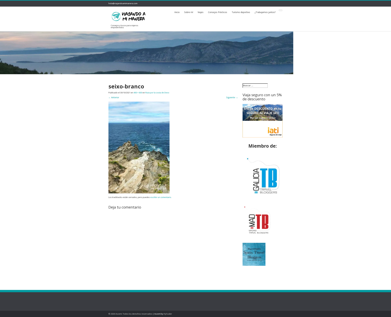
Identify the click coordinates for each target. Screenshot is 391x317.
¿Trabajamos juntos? (265, 12)
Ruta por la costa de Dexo (157, 92)
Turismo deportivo (241, 12)
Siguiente (232, 97)
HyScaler (168, 313)
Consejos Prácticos (217, 12)
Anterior (113, 97)
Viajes (200, 12)
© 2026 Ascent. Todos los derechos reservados (130, 313)
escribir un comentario (160, 197)
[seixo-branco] (139, 147)
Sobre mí (188, 12)
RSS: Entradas (119, 298)
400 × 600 (138, 92)
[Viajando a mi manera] (128, 16)
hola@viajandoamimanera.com (122, 3)
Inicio (177, 12)
